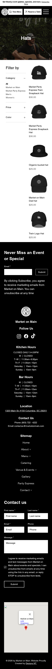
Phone (31, 524)
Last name (33, 510)
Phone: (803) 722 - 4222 (26, 422)
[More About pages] (30, 449)
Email (7, 524)
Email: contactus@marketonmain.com (26, 426)
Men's (8, 94)
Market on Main (13, 87)
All (7, 84)
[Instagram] (19, 336)
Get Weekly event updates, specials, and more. (22, 2)
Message (9, 537)
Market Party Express (15, 91)
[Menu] (46, 12)
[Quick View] (39, 73)
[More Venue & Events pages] (36, 470)
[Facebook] (26, 336)
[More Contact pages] (31, 490)
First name (9, 510)
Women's (10, 97)
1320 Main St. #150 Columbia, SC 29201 (26, 410)
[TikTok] (33, 336)
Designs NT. (31, 663)
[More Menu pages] (30, 456)
